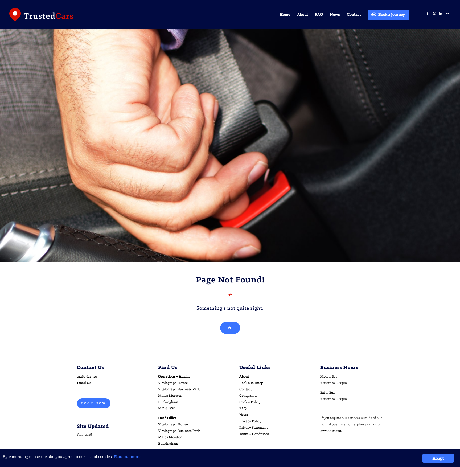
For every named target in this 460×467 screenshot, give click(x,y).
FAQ (243, 409)
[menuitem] (285, 14)
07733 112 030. (331, 431)
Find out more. (128, 456)
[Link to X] (434, 13)
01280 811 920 (87, 377)
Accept (438, 458)
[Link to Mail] (447, 13)
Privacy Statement (253, 428)
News (243, 415)
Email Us (84, 383)
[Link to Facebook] (427, 13)
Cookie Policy (249, 402)
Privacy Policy (250, 421)
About (244, 377)
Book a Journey (251, 383)
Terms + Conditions (254, 434)
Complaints (248, 396)
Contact (245, 389)
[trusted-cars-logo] (41, 14)
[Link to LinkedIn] (440, 13)
